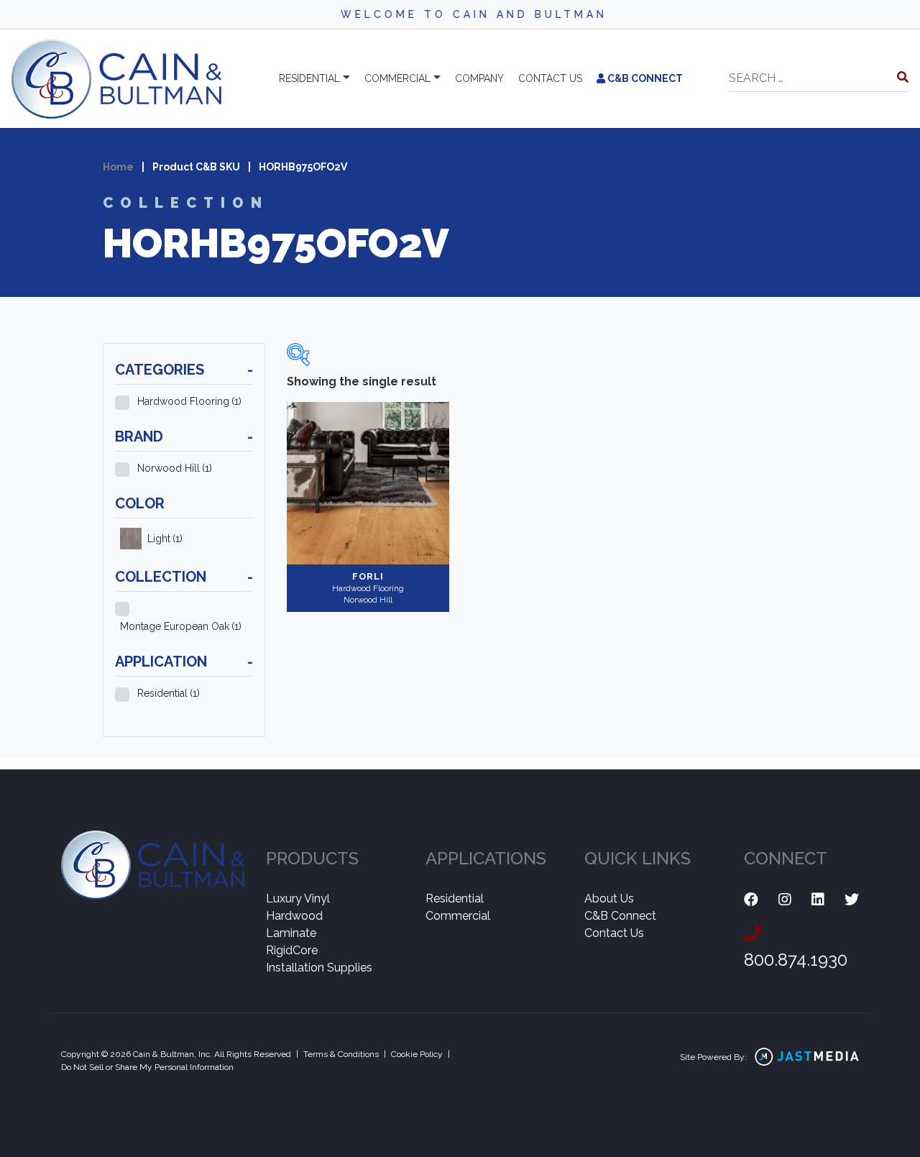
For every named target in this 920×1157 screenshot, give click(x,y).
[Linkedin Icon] (817, 900)
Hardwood (294, 916)
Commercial (397, 78)
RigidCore (292, 950)
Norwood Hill (174, 468)
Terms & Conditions (341, 1054)
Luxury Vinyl (298, 898)
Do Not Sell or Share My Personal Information (147, 1067)
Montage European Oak (181, 626)
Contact (550, 78)
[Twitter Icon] (852, 900)
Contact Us (614, 933)
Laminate (291, 933)
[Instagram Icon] (784, 900)
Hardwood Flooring (189, 401)
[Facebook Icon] (751, 900)
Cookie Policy (417, 1054)
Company (479, 78)
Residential (309, 78)
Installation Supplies (319, 967)
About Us (609, 898)
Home (118, 167)
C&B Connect (644, 78)
